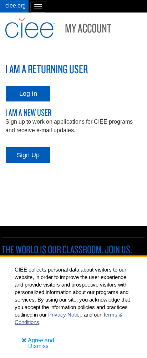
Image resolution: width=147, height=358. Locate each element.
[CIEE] (14, 6)
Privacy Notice (65, 315)
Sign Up (28, 155)
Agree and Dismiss (41, 343)
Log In (28, 93)
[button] (38, 7)
